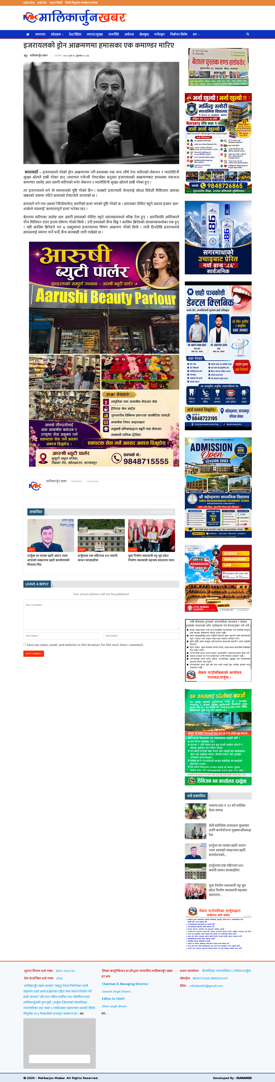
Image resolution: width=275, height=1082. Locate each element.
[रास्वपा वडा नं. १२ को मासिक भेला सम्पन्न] (195, 811)
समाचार (40, 34)
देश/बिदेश (75, 34)
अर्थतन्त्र (129, 34)
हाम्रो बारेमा (29, 3)
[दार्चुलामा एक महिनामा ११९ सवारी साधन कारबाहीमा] (101, 535)
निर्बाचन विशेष (178, 34)
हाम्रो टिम (42, 3)
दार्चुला (31, 550)
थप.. (104, 1013)
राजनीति (113, 34)
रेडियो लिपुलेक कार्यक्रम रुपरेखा (81, 3)
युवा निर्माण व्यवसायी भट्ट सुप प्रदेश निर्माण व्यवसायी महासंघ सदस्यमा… (228, 890)
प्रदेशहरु (56, 34)
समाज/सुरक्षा (95, 34)
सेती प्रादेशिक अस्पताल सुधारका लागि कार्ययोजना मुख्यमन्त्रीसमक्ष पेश (230, 830)
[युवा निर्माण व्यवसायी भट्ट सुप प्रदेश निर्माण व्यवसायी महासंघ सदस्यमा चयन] (151, 535)
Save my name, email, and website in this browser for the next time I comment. (85, 645)
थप (195, 34)
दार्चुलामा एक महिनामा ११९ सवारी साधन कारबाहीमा (226, 868)
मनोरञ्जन (159, 34)
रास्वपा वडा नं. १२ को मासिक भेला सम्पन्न (227, 808)
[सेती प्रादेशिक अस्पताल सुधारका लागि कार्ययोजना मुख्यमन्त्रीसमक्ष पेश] (195, 831)
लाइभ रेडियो (56, 3)
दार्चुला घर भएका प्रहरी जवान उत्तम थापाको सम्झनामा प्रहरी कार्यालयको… (227, 850)
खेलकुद (144, 34)
